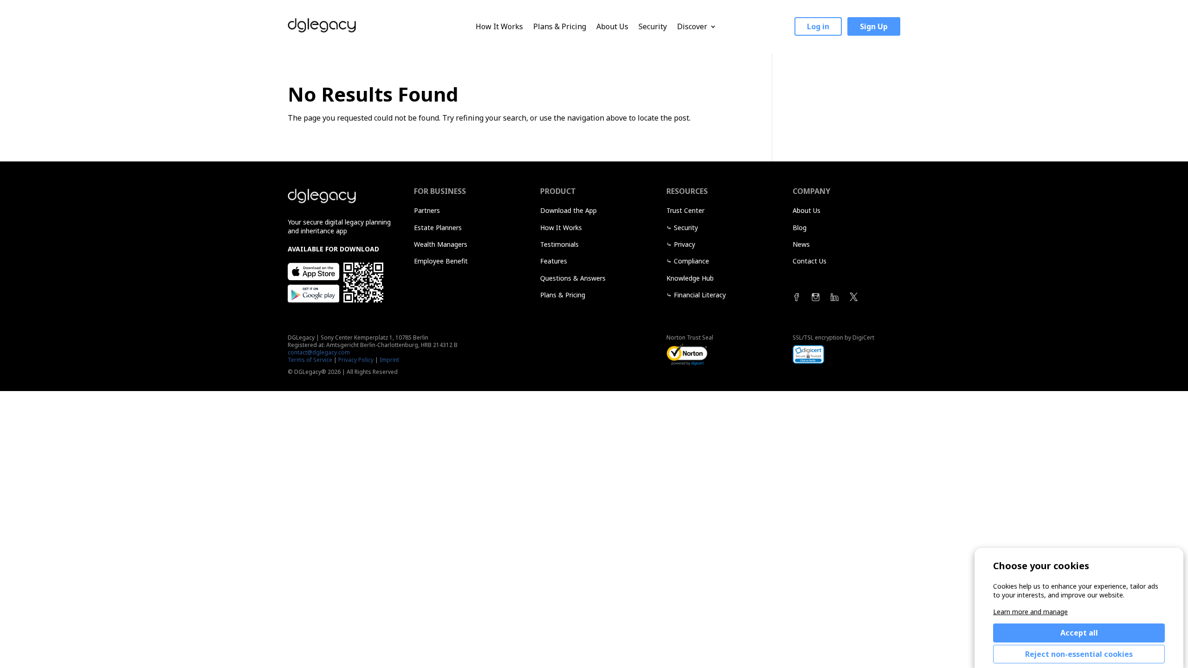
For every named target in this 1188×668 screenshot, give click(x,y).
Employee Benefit (441, 261)
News (801, 244)
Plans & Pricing (559, 27)
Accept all (1079, 633)
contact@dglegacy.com (319, 352)
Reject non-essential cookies (1079, 654)
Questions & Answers (573, 278)
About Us (612, 27)
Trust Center (685, 210)
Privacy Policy (356, 360)
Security (653, 27)
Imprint (389, 360)
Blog (800, 227)
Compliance (691, 261)
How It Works (499, 27)
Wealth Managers (440, 244)
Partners (427, 210)
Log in (818, 26)
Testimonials (559, 244)
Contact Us (809, 261)
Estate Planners (438, 227)
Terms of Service (310, 360)
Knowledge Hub (690, 278)
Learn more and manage (1030, 611)
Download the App (568, 210)
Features (553, 261)
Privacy (684, 244)
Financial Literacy (700, 294)
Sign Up (874, 26)
